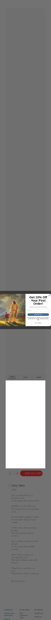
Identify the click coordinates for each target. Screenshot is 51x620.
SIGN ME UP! (38, 314)
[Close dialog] (49, 296)
